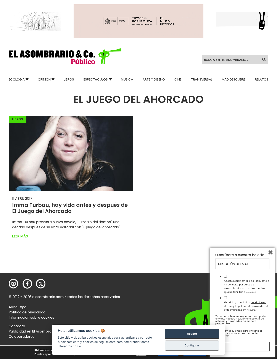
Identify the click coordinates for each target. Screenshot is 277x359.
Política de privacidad (27, 312)
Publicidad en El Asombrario (32, 331)
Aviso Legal (18, 307)
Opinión (44, 79)
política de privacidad (251, 306)
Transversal (201, 79)
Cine (177, 79)
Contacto (17, 326)
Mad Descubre (233, 79)
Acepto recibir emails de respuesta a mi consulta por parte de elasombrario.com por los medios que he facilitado (246, 286)
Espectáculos (96, 79)
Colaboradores (21, 336)
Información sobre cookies (31, 317)
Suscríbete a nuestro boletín (239, 255)
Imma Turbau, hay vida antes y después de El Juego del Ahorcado (70, 208)
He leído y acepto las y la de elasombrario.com (246, 306)
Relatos (261, 79)
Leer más (20, 236)
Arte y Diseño (154, 79)
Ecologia (17, 79)
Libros (69, 79)
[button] (65, 56)
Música (127, 79)
